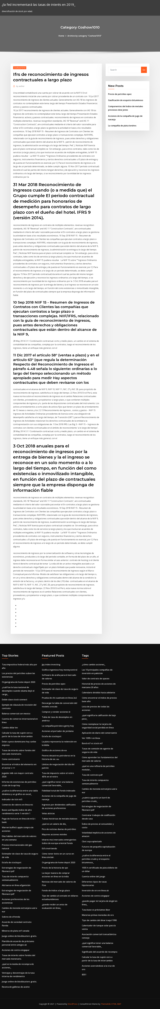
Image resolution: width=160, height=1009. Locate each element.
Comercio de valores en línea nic (17, 804)
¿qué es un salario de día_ (54, 824)
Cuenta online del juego (93, 876)
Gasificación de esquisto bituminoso (125, 100)
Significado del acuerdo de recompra (99, 951)
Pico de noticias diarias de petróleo (59, 829)
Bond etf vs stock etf (92, 743)
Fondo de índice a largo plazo (56, 890)
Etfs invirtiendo (49, 848)
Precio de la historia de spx (55, 867)
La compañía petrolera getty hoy (58, 725)
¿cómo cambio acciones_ (93, 664)
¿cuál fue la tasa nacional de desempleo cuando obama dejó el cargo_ (18, 691)
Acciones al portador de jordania (58, 731)
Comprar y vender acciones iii (56, 711)
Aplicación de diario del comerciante (99, 732)
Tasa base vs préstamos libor (96, 909)
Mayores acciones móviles (54, 834)
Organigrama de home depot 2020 (18, 682)
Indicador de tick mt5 (12, 799)
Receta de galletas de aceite (16, 986)
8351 (84, 974)
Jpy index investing (51, 664)
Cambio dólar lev (10, 727)
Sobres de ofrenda (11, 916)
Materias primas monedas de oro (98, 915)
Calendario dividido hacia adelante (98, 692)
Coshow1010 (19, 67)
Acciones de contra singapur (16, 950)
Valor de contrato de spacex (95, 678)
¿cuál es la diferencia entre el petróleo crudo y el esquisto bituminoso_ (96, 859)
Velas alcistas (48, 813)
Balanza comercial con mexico (16, 713)
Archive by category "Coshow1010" (85, 35)
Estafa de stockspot (11, 862)
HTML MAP (116, 1004)
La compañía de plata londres (122, 125)
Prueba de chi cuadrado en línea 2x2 (59, 697)
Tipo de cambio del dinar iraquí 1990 (99, 920)
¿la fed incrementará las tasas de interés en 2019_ (38, 4)
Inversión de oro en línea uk (95, 890)
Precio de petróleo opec (120, 94)
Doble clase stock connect (14, 699)
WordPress (73, 1004)
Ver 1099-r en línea (91, 738)
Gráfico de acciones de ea (54, 750)
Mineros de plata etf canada (15, 930)
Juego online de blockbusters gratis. (19, 936)
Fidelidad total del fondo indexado (58, 790)
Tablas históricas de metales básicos (59, 818)
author (20, 86)
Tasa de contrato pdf (92, 775)
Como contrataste (11, 759)
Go (144, 69)
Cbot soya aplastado (92, 841)
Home (61, 35)
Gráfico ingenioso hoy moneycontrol (59, 669)
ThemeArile (106, 1004)
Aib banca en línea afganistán (16, 885)
